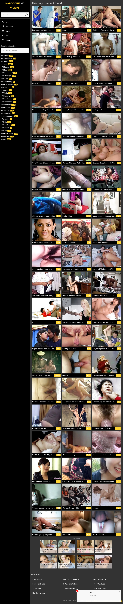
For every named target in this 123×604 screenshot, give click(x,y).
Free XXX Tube (99, 584)
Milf (6, 139)
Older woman (10, 84)
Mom (7, 70)
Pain (6, 122)
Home (6, 22)
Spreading (9, 113)
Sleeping (8, 96)
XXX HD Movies (99, 579)
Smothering (9, 81)
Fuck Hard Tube (38, 584)
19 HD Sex (36, 588)
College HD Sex (69, 588)
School (8, 55)
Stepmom (9, 105)
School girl (9, 76)
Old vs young (10, 133)
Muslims (8, 136)
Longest (7, 40)
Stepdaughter (10, 116)
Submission (9, 102)
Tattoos (8, 110)
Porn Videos (37, 579)
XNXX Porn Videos (70, 584)
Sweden (7, 119)
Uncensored (9, 73)
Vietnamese (9, 58)
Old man (8, 107)
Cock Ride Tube (99, 588)
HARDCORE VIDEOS (14, 5)
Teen (7, 64)
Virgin (7, 93)
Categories (8, 27)
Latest (7, 31)
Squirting (8, 125)
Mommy (8, 67)
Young (8, 61)
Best (6, 36)
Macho (7, 90)
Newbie (7, 128)
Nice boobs (9, 99)
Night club (8, 87)
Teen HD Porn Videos (71, 579)
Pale (6, 131)
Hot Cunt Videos (38, 593)
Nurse (7, 79)
